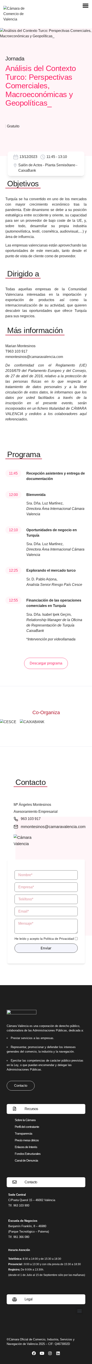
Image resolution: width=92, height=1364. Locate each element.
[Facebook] (34, 1353)
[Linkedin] (58, 1353)
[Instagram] (50, 1353)
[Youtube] (42, 1353)
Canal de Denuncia (26, 1160)
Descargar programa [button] (46, 663)
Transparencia (23, 1133)
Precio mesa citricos (27, 1140)
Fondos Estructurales (27, 1153)
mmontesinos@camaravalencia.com (34, 357)
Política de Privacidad (59, 938)
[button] (79, 1310)
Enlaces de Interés (26, 1147)
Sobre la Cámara (25, 1120)
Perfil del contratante (27, 1127)
